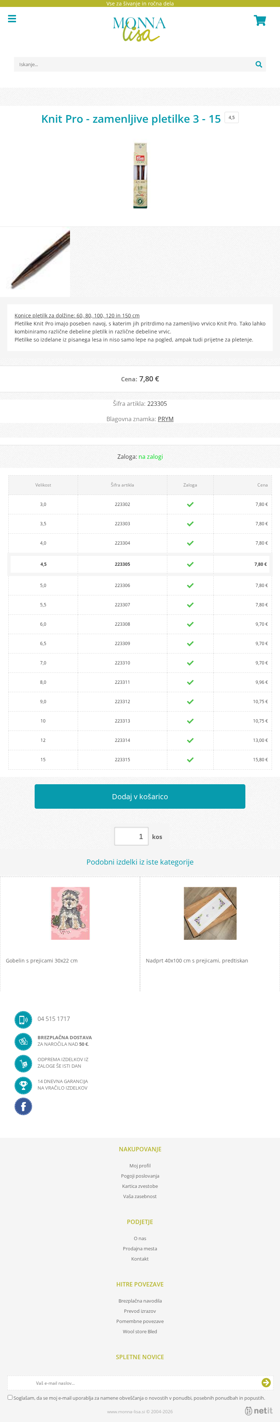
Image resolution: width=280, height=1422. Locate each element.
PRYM (166, 419)
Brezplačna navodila (140, 1300)
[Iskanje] (259, 64)
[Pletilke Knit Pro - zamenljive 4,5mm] (140, 178)
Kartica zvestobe (140, 1186)
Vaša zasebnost (140, 1196)
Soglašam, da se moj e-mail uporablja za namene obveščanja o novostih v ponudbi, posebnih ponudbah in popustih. (139, 1398)
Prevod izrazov (140, 1311)
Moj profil (140, 1165)
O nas (140, 1238)
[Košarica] (259, 20)
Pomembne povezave (140, 1321)
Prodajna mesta (140, 1248)
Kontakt (140, 1258)
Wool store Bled (140, 1331)
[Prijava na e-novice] (266, 1383)
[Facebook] (140, 1109)
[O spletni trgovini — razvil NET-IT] (259, 1411)
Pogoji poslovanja (140, 1176)
